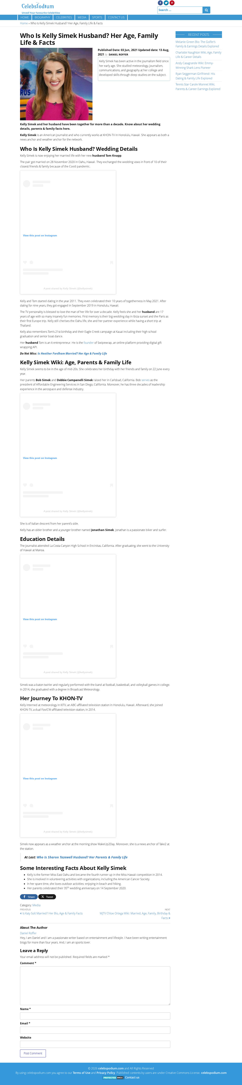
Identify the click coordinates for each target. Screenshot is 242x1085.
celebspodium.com (111, 1068)
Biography (42, 17)
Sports (97, 17)
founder (89, 343)
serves (146, 380)
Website (25, 1037)
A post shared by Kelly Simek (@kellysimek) (68, 288)
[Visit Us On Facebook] (160, 2)
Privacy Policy (106, 1073)
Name (25, 1009)
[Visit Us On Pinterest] (172, 2)
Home (25, 17)
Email (25, 1023)
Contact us (116, 17)
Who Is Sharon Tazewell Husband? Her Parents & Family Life (82, 857)
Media (82, 17)
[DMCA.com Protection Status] (113, 1077)
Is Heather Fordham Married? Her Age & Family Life (72, 353)
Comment (28, 963)
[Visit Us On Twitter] (166, 2)
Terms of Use (81, 1073)
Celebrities (64, 17)
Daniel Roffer (118, 54)
